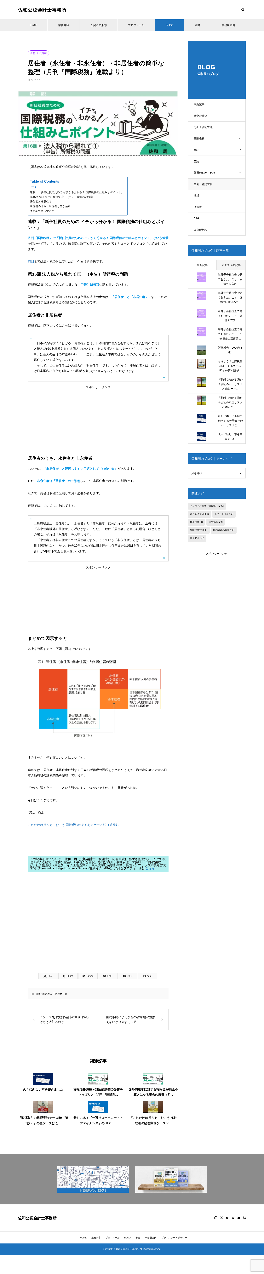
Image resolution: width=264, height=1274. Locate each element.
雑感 (196, 195)
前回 (31, 261)
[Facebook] (227, 1217)
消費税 (198, 207)
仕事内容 (196, 522)
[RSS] (244, 1217)
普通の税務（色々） (206, 172)
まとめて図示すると (42, 211)
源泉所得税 (200, 229)
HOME (33, 25)
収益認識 (216, 522)
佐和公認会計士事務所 (42, 9)
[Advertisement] (98, 416)
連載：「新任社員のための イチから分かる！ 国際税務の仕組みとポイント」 (76, 192)
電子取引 (197, 538)
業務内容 (63, 25)
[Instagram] (215, 1217)
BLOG (169, 25)
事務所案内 (228, 25)
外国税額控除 (198, 530)
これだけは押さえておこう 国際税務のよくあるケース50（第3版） (74, 824)
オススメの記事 (231, 265)
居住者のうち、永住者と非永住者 (50, 206)
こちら (149, 868)
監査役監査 (200, 115)
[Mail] (239, 1217)
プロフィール (136, 25)
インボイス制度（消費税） (207, 506)
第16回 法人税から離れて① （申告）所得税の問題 (61, 196)
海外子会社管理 (203, 127)
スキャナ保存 (224, 514)
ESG (196, 218)
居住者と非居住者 (41, 201)
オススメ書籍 (199, 514)
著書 (197, 25)
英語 (196, 161)
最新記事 (199, 104)
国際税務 (199, 138)
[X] (221, 1217)
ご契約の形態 (98, 25)
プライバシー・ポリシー (174, 1237)
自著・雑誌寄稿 (203, 184)
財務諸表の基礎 (223, 530)
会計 (196, 149)
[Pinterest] (233, 1217)
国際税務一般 (60, 993)
